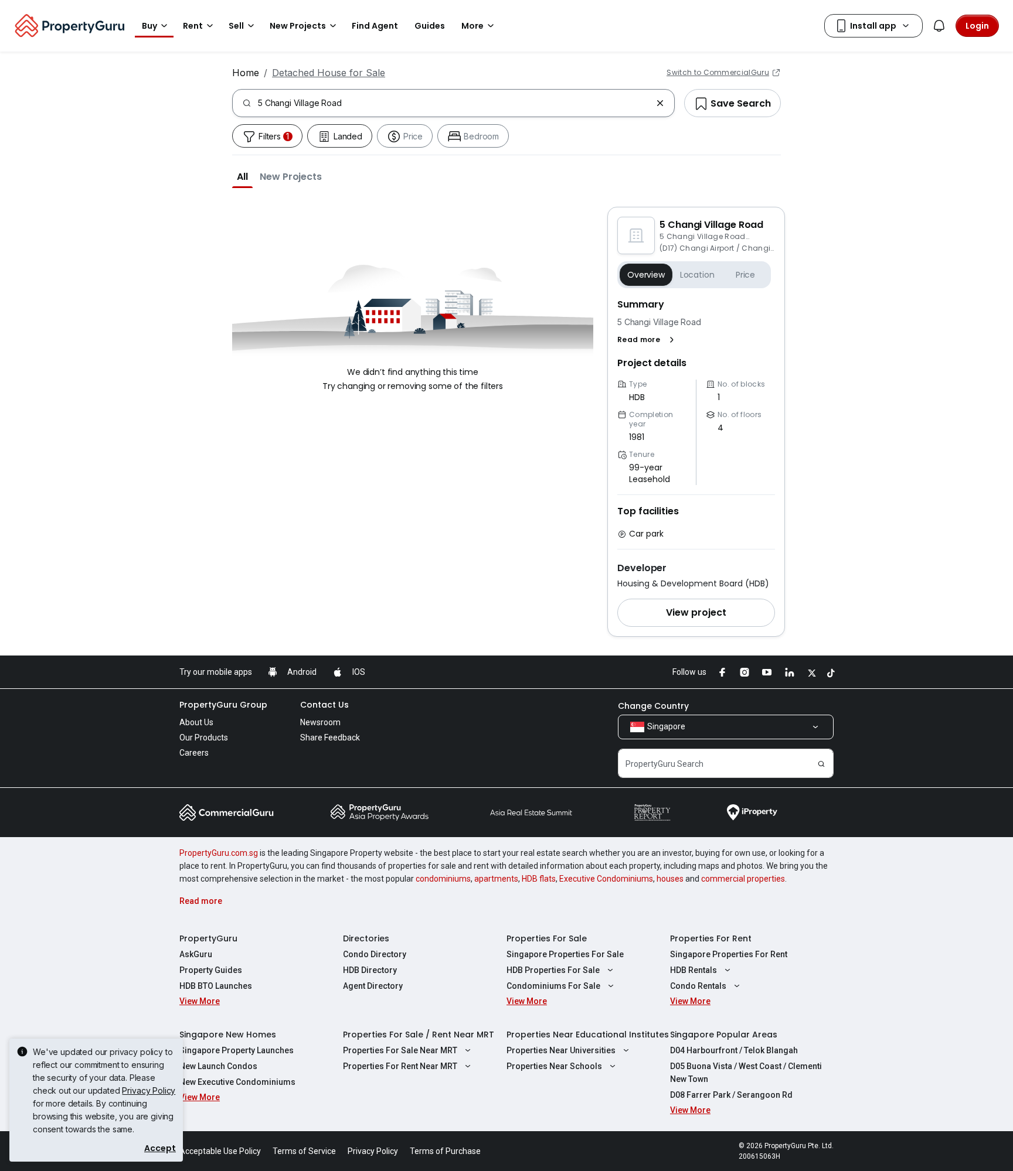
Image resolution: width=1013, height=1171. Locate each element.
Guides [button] (429, 26)
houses (670, 878)
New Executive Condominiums (237, 1082)
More (472, 26)
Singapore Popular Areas (723, 1034)
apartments (496, 878)
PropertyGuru (208, 938)
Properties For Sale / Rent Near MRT (418, 1034)
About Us (196, 722)
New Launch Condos (218, 1066)
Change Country (653, 706)
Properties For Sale (546, 938)
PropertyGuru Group (223, 705)
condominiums (443, 878)
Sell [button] (236, 26)
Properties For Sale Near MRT (400, 1050)
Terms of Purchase (445, 1151)
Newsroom (320, 722)
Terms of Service (304, 1151)
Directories (366, 938)
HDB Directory (370, 970)
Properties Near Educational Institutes (587, 1034)
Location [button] (697, 275)
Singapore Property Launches (236, 1050)
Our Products (203, 737)
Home (245, 72)
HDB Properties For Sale (553, 970)
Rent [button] (193, 26)
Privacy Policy (148, 1090)
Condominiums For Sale (553, 986)
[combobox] (454, 103)
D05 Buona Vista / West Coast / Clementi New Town (746, 1072)
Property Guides (210, 970)
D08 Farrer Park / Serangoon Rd (731, 1095)
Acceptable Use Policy (220, 1151)
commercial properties (743, 878)
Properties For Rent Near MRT (400, 1066)
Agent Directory (373, 986)
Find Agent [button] (375, 26)
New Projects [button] (298, 26)
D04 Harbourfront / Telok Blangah (734, 1050)
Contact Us (324, 705)
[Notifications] (939, 25)
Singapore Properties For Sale (565, 954)
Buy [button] (149, 26)
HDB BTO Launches (215, 986)
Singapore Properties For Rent (728, 954)
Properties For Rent (711, 938)
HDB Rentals (693, 970)
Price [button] (745, 275)
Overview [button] (646, 275)
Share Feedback (330, 737)
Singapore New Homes (227, 1034)
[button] (242, 176)
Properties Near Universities (561, 1050)
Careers (194, 752)
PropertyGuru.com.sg (218, 853)
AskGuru (195, 954)
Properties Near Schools (554, 1066)
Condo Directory (374, 954)
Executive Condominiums (606, 878)
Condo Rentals (698, 986)
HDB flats (539, 878)
